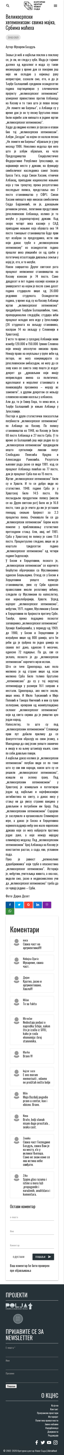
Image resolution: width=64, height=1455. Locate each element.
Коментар (15, 1245)
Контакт (54, 1409)
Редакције (53, 1435)
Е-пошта (10, 1347)
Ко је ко (54, 1405)
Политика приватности (46, 1420)
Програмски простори (47, 1413)
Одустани (18, 1257)
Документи (52, 1431)
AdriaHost (52, 1451)
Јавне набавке (51, 1424)
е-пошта (14, 1217)
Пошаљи (43, 1257)
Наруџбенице (51, 1428)
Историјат (53, 1416)
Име (12, 1231)
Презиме (10, 1373)
